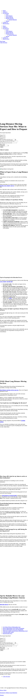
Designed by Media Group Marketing (8, 692)
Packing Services (9, 18)
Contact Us (5, 22)
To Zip (1, 142)
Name (1, 135)
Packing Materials (13, 19)
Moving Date (3, 139)
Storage (7, 21)
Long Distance (9, 15)
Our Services (6, 13)
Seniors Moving (9, 17)
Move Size (2, 144)
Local (7, 14)
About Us (5, 12)
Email (1, 138)
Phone (1, 136)
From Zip (2, 141)
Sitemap (2, 695)
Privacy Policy (3, 690)
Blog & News (6, 23)
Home (4, 10)
